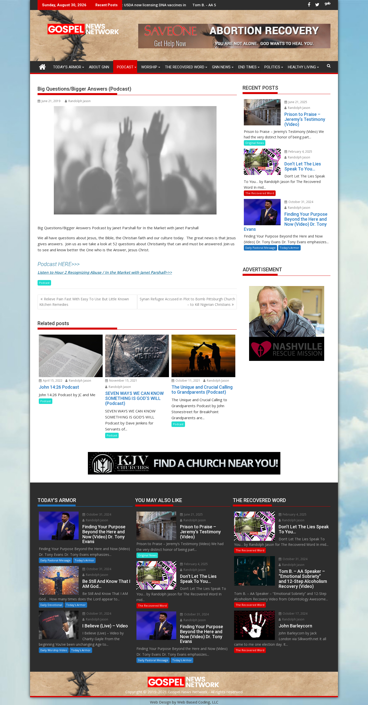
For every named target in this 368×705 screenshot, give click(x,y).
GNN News (221, 67)
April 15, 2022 (52, 380)
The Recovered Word (184, 67)
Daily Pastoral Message (260, 248)
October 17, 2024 (294, 613)
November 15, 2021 (122, 380)
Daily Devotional (51, 605)
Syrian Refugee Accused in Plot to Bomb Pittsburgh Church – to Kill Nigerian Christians (187, 302)
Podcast (125, 67)
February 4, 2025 (300, 151)
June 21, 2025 (297, 102)
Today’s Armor (67, 67)
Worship (149, 67)
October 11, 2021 (187, 380)
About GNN (99, 67)
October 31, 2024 (300, 202)
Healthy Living (302, 67)
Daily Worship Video (53, 650)
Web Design (160, 701)
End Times (247, 67)
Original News (254, 143)
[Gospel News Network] (42, 66)
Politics (272, 67)
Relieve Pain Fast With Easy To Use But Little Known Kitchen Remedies (84, 302)
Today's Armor (289, 248)
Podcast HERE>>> (59, 264)
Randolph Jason (79, 101)
